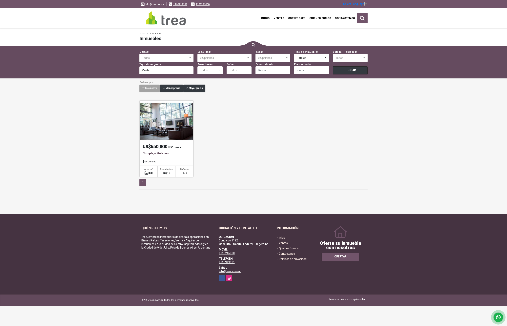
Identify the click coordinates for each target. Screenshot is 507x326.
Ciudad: (144, 52)
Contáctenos (345, 18)
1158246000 (203, 4)
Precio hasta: (303, 64)
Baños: (231, 64)
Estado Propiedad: (345, 52)
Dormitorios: (205, 64)
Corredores (296, 18)
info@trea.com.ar (230, 271)
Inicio (265, 18)
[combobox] (166, 58)
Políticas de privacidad (293, 259)
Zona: (259, 52)
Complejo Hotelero (156, 153)
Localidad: (204, 52)
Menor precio (172, 88)
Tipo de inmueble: (306, 52)
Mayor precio (195, 88)
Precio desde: (264, 64)
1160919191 (180, 4)
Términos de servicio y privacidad (347, 299)
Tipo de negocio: (150, 64)
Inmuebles (155, 33)
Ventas (279, 18)
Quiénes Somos (320, 18)
